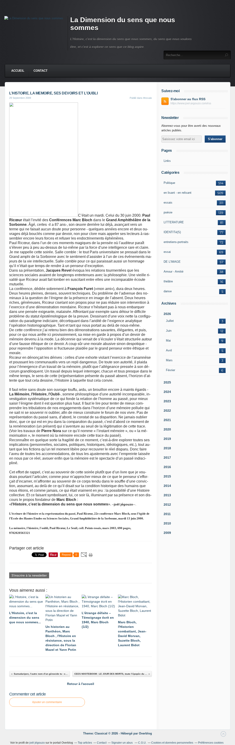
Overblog (145, 733)
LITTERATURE (174, 222)
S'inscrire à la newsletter (29, 575)
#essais (147, 98)
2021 (167, 420)
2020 (167, 429)
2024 (167, 392)
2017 (167, 457)
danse (168, 291)
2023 (167, 401)
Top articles (85, 742)
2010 (167, 523)
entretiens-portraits (176, 242)
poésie (168, 212)
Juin (168, 330)
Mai (168, 340)
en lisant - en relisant (177, 192)
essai (167, 252)
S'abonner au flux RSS (188, 99)
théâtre (168, 281)
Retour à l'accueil (80, 684)
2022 (167, 410)
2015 (167, 476)
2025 (167, 382)
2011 (167, 514)
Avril (169, 350)
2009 (167, 533)
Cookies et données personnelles (172, 742)
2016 (167, 467)
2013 (167, 495)
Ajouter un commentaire (47, 702)
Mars (169, 360)
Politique (169, 183)
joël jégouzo (37, 742)
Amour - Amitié (173, 271)
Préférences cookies (211, 742)
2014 (167, 486)
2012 (167, 504)
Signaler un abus (122, 742)
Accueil (17, 70)
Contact (41, 70)
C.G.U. (142, 742)
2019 (167, 439)
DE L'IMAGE (172, 261)
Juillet (170, 321)
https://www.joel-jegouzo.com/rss (191, 103)
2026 (167, 314)
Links (167, 161)
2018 (167, 448)
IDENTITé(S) (172, 232)
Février (170, 370)
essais (168, 202)
